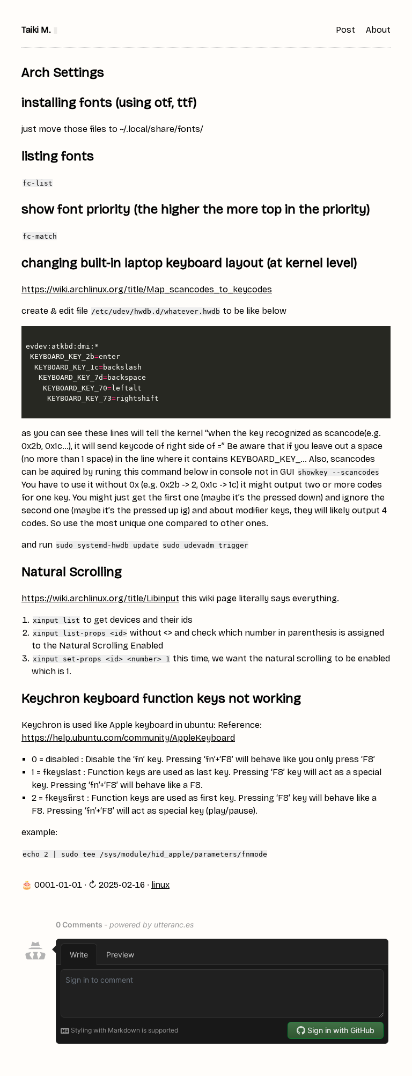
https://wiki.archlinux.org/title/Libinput (100, 598)
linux (160, 885)
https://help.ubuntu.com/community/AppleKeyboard (128, 738)
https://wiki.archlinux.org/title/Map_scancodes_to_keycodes (146, 289)
